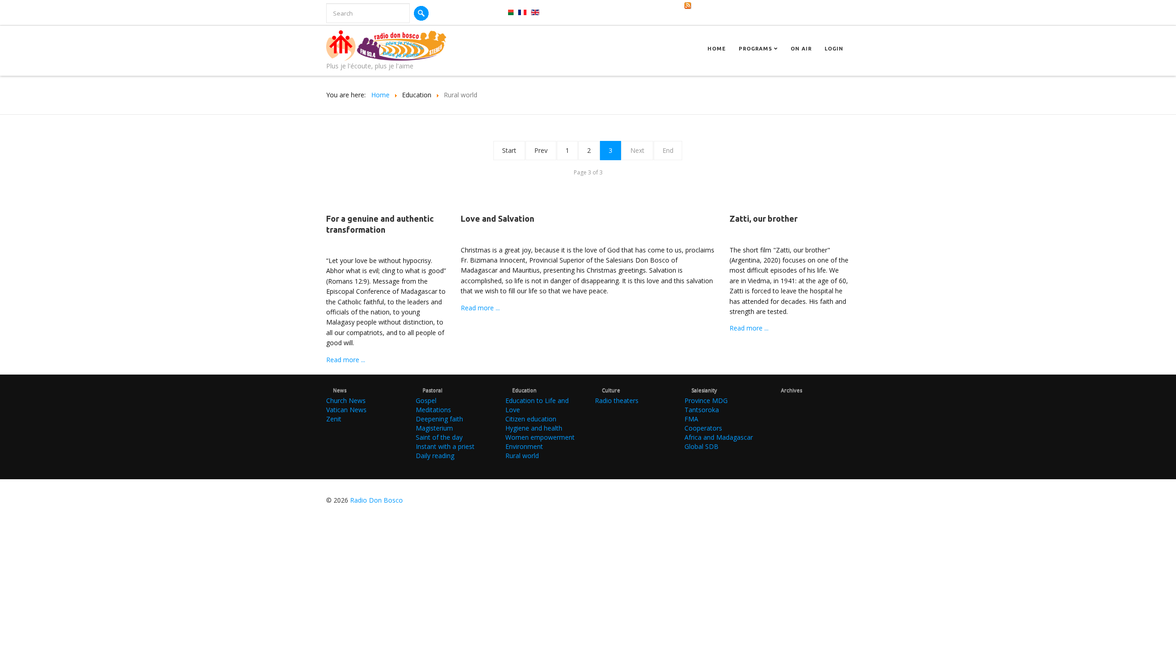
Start (509, 150)
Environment (524, 446)
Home (716, 48)
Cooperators (703, 428)
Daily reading (435, 455)
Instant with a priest (445, 446)
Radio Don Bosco (376, 500)
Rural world (522, 455)
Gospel (426, 400)
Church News (346, 400)
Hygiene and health (533, 428)
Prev (541, 150)
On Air (801, 48)
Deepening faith (439, 419)
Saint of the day (439, 437)
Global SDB (701, 446)
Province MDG (706, 400)
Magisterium (434, 428)
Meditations (433, 409)
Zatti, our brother (763, 218)
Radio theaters (617, 400)
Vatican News (346, 409)
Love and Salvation (497, 218)
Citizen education (530, 419)
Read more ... (345, 359)
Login (834, 48)
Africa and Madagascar (718, 437)
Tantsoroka (701, 409)
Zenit (333, 419)
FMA (691, 419)
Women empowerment (540, 437)
